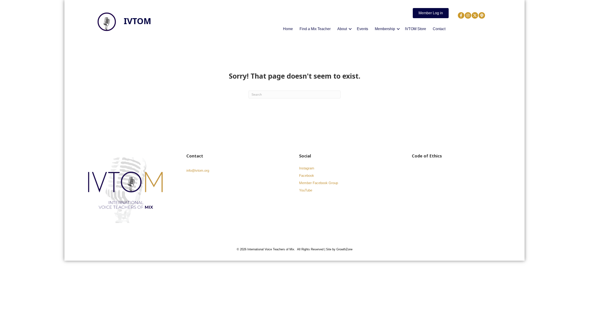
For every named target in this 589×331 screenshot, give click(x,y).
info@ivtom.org (197, 170)
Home (288, 29)
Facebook (306, 175)
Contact (439, 29)
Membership (385, 29)
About (342, 29)
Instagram (306, 168)
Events (362, 29)
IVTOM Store (415, 29)
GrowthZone (344, 249)
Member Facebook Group (318, 183)
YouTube (305, 190)
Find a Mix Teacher (315, 29)
